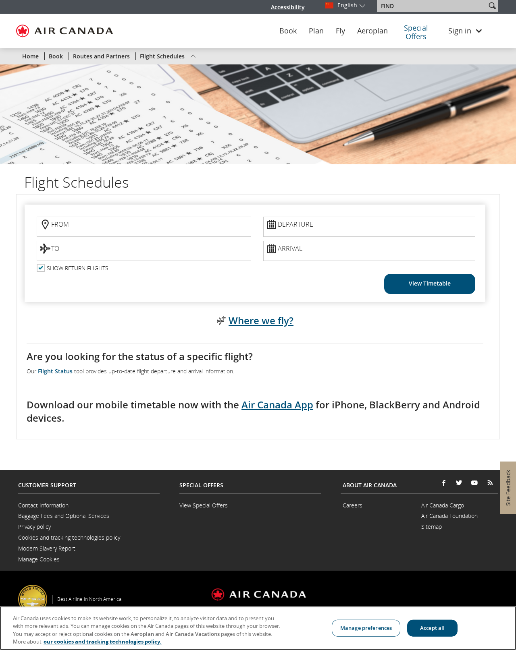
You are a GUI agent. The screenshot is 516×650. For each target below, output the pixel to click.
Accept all (432, 627)
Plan (316, 31)
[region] (258, 628)
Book (288, 31)
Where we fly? (261, 320)
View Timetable (430, 283)
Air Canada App (277, 404)
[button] (492, 5)
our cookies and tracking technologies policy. (103, 641)
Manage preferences (366, 627)
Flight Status (55, 371)
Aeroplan (372, 31)
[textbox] (432, 6)
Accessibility (288, 7)
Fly (340, 31)
